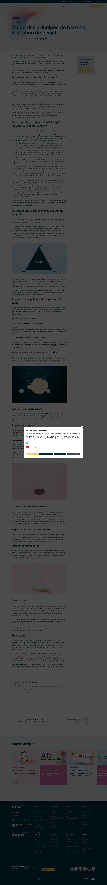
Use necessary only (46, 453)
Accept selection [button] (60, 453)
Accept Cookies (32, 453)
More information (73, 453)
